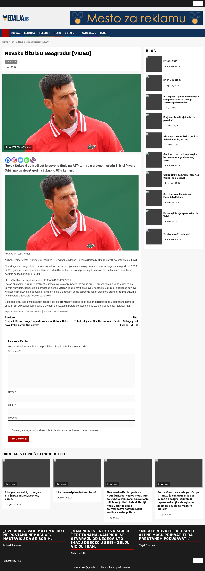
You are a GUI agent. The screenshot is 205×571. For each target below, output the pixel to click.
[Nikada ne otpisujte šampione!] (77, 473)
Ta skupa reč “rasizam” (176, 234)
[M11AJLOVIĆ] (154, 64)
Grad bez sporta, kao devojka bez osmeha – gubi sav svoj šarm (180, 157)
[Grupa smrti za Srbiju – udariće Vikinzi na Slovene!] (154, 179)
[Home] (5, 33)
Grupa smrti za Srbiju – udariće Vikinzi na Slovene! (181, 176)
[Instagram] (14, 160)
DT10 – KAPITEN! (172, 80)
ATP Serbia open (33, 311)
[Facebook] (8, 160)
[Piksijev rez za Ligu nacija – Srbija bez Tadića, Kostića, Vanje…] (26, 473)
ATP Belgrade (17, 311)
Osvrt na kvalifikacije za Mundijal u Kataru (177, 196)
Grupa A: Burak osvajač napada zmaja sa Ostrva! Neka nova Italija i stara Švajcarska (36, 321)
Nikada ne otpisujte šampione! (76, 492)
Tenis (57, 33)
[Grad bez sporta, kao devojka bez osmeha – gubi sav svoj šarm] (154, 160)
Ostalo (69, 33)
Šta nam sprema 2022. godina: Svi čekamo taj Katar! (180, 138)
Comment (14, 351)
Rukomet (44, 33)
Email (12, 404)
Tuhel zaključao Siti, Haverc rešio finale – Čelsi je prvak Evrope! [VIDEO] (106, 321)
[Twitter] (20, 160)
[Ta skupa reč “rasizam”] (154, 237)
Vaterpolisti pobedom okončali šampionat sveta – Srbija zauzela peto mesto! (181, 99)
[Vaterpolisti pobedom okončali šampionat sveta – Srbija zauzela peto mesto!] (154, 102)
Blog (103, 33)
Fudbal (15, 33)
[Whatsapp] (26, 160)
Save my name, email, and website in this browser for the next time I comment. (56, 430)
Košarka (29, 33)
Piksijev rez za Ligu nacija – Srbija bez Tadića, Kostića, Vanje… (23, 496)
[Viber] (33, 160)
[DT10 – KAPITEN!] (154, 83)
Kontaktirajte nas (11, 560)
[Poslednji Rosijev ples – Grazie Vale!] (154, 218)
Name (12, 392)
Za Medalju (89, 33)
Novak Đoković (61, 311)
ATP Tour (47, 311)
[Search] (200, 33)
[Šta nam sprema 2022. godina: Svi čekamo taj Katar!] (154, 141)
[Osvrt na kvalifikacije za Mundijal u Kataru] (154, 198)
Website (12, 417)
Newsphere (107, 567)
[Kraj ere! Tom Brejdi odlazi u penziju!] (154, 121)
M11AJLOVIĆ (170, 61)
